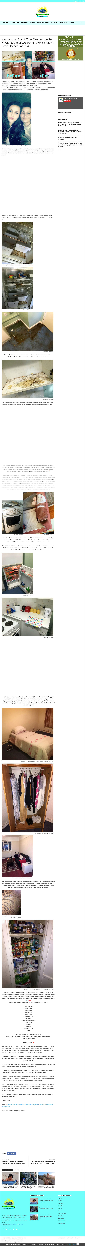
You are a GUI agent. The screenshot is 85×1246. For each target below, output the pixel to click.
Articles (24, 23)
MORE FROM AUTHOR (20, 1170)
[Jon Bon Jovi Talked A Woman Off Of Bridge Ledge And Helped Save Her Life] (28, 1178)
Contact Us (63, 23)
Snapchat (60, 1205)
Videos (32, 23)
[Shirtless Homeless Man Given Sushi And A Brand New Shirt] (10, 1178)
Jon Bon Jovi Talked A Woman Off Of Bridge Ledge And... (47, 1207)
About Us (54, 23)
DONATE (72, 23)
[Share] (79, 1)
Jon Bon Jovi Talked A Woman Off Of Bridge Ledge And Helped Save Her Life (27, 1187)
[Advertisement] (42, 30)
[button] (82, 23)
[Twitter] (81, 1)
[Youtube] (84, 1)
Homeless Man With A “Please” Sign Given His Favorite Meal (46, 1186)
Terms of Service (62, 1220)
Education (15, 23)
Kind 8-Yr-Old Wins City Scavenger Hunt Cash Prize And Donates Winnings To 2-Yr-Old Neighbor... (70, 124)
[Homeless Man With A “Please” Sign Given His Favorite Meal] (46, 1178)
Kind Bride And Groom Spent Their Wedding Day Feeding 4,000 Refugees (13, 1162)
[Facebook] (73, 1)
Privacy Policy (61, 1223)
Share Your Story (42, 23)
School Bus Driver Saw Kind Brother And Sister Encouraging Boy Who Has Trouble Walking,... (70, 144)
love (27, 1000)
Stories (5, 23)
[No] (83, 1244)
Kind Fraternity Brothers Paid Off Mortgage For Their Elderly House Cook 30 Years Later (70, 131)
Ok (78, 1244)
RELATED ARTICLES (7, 1170)
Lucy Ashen (28, 145)
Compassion (5, 1184)
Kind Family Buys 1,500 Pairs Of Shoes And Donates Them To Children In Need (42, 1162)
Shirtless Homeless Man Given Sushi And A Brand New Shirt (10, 1186)
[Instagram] (76, 1)
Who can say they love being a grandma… (67, 138)
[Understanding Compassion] (42, 11)
